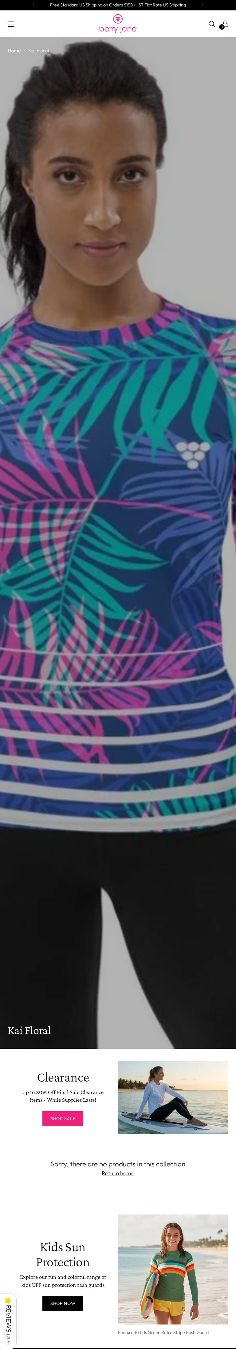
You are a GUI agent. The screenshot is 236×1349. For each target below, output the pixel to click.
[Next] (202, 5)
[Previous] (33, 5)
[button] (8, 1321)
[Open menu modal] (11, 23)
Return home (118, 1173)
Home (14, 50)
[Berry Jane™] (118, 24)
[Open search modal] (212, 23)
